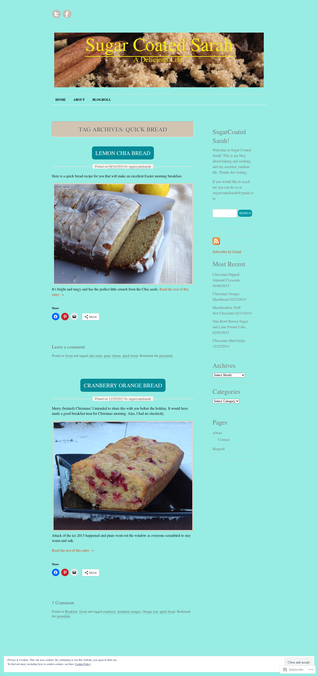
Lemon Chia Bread (122, 153)
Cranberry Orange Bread (123, 385)
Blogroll (101, 99)
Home (60, 99)
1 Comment (63, 602)
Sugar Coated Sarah (159, 43)
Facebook (67, 14)
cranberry (109, 611)
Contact (224, 439)
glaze (107, 355)
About (79, 99)
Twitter (56, 14)
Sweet (69, 355)
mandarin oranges (129, 611)
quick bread (130, 355)
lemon (116, 355)
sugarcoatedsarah (140, 166)
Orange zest (150, 611)
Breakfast (71, 611)
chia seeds (95, 355)
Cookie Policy (83, 664)
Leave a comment (68, 347)
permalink (166, 355)
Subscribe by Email (227, 251)
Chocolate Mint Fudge (229, 340)
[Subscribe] (216, 243)
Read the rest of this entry (73, 550)
